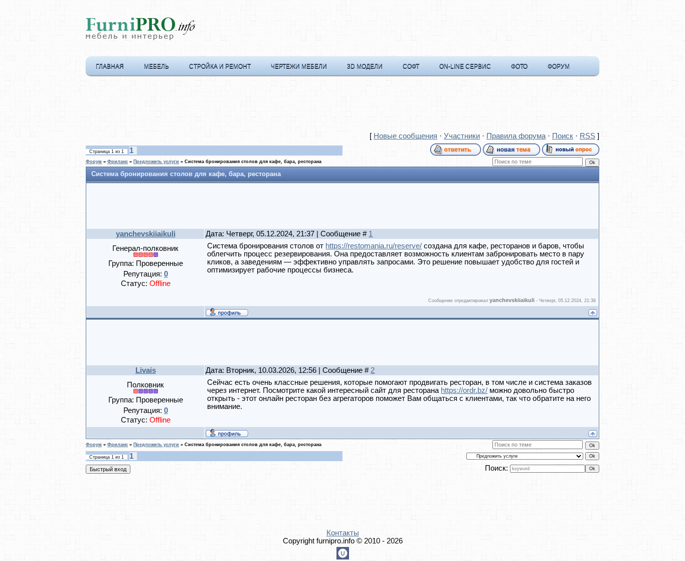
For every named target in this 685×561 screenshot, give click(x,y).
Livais (145, 370)
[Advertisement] (342, 105)
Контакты (342, 533)
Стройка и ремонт (220, 66)
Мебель (156, 66)
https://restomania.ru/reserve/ (373, 246)
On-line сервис (465, 66)
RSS (587, 136)
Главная (110, 66)
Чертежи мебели (299, 66)
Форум (559, 66)
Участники (462, 136)
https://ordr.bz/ (464, 390)
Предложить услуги (156, 161)
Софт (411, 66)
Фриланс (117, 161)
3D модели (365, 66)
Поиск (562, 136)
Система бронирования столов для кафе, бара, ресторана (253, 161)
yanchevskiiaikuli (146, 234)
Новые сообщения (405, 136)
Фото (519, 66)
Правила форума (516, 136)
